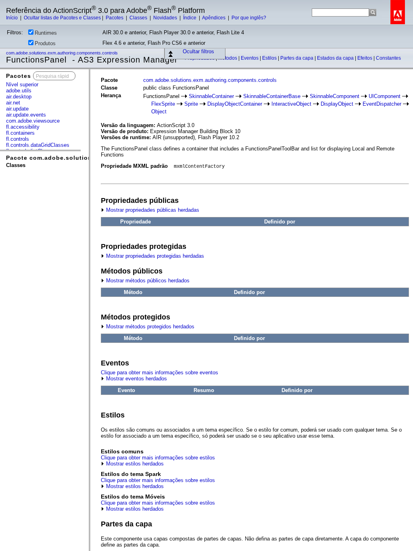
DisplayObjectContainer (234, 104)
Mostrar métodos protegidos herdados (149, 327)
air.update (17, 109)
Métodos (228, 58)
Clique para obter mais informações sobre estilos (158, 458)
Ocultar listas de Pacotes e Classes (62, 18)
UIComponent (384, 96)
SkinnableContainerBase (271, 96)
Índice (190, 18)
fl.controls (17, 139)
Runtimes (46, 33)
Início (12, 18)
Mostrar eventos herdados (135, 379)
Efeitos (365, 58)
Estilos (270, 58)
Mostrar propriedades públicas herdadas (151, 210)
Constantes (388, 58)
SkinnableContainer (211, 96)
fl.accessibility (23, 127)
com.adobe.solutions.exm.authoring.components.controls (62, 52)
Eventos (250, 58)
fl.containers (20, 133)
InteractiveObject (291, 104)
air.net (13, 103)
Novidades (165, 18)
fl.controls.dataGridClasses (37, 145)
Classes (138, 18)
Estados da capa (336, 58)
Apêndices (214, 18)
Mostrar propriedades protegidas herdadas (154, 256)
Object (159, 112)
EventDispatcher (382, 104)
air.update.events (26, 115)
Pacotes (115, 18)
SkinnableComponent (334, 96)
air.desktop (18, 97)
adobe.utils (18, 91)
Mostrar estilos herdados (134, 464)
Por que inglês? (249, 18)
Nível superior (22, 84)
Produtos (45, 43)
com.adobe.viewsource (33, 121)
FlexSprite (163, 104)
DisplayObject (337, 104)
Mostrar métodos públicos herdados (147, 281)
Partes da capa (297, 58)
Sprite (191, 104)
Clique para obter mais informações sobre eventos (159, 372)
